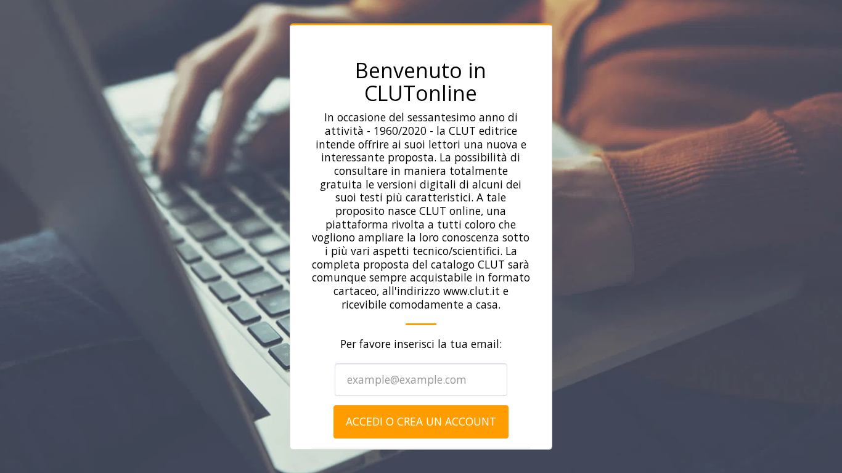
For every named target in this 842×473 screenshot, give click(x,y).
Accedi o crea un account (421, 421)
